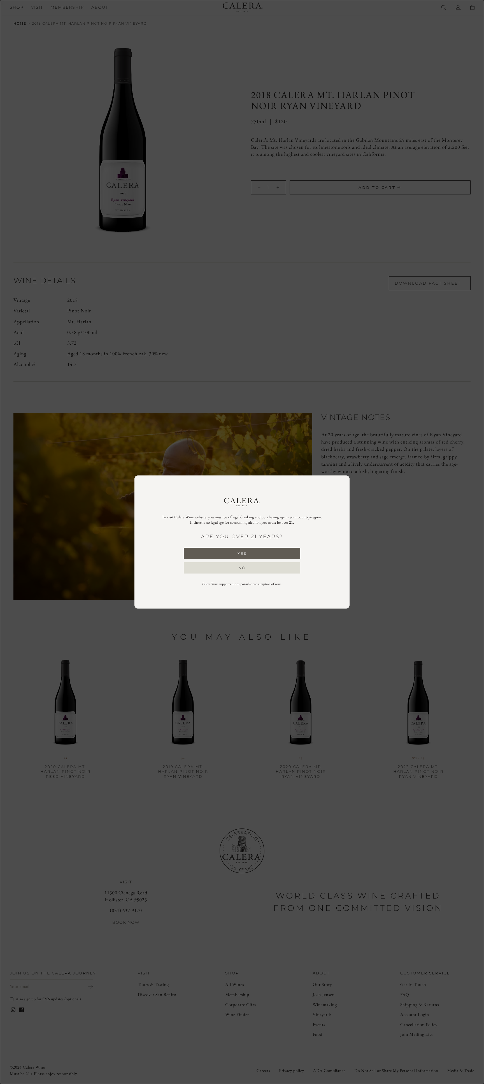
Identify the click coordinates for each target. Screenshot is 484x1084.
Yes (242, 553)
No (242, 567)
